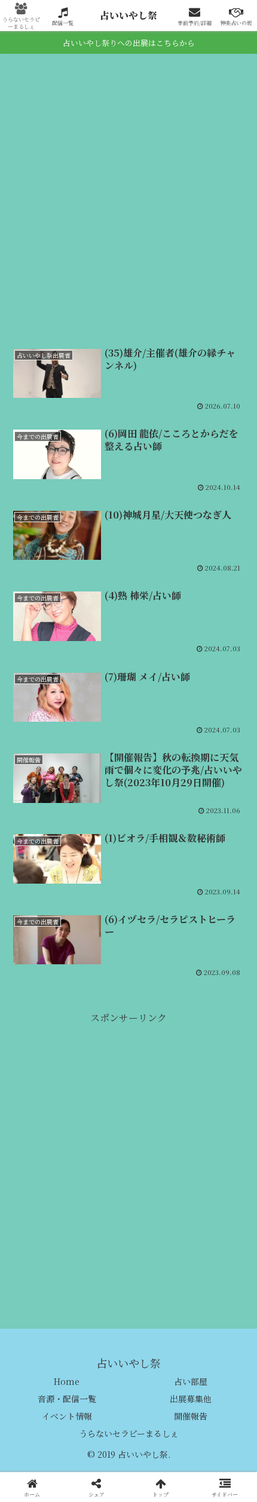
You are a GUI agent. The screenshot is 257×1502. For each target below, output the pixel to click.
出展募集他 (191, 1399)
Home (66, 1381)
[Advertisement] (128, 201)
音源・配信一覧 (67, 1399)
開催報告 (190, 1416)
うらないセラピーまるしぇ (129, 1433)
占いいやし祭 (128, 15)
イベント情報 (67, 1416)
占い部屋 (190, 1381)
